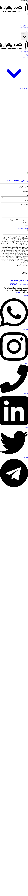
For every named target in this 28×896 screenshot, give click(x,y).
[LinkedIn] (14, 117)
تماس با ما (25, 31)
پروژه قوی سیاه (24, 25)
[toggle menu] (27, 2)
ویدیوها (22, 88)
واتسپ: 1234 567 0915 (19, 284)
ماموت (18, 292)
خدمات (26, 30)
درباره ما (25, 28)
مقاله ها (26, 88)
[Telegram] (14, 143)
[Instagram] (14, 171)
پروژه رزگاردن (24, 27)
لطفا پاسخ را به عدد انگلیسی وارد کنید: (18, 219)
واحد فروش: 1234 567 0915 (17, 181)
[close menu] (27, 14)
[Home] (14, 12)
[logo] (14, 24)
